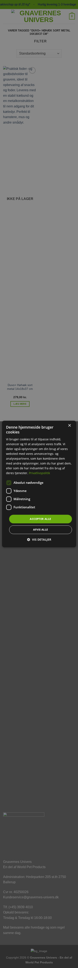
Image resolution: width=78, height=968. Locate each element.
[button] (39, 539)
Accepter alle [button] (40, 519)
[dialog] (39, 484)
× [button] (69, 425)
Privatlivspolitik (39, 473)
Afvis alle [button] (40, 530)
